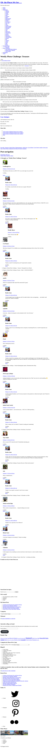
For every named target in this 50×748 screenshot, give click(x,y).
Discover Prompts (13, 638)
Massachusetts (8, 18)
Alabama (7, 10)
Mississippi (7, 19)
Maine (6, 17)
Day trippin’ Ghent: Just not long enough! (11, 608)
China (8, 638)
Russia (6, 44)
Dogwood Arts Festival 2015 (21, 638)
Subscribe (4, 631)
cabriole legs (24, 147)
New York (7, 22)
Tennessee (7, 28)
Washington (7, 31)
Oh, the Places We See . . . (11, 2)
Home (4, 7)
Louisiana (7, 16)
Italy (6, 39)
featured (29, 638)
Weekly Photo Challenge (10, 50)
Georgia (6, 14)
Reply (4, 175)
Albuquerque (2, 638)
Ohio (6, 24)
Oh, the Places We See (6, 60)
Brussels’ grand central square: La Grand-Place (12, 606)
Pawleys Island (17, 639)
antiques (20, 147)
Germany (7, 40)
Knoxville (7, 47)
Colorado (7, 12)
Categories (2, 613)
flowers (36, 638)
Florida (6, 13)
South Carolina (8, 26)
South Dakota (8, 27)
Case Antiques (30, 147)
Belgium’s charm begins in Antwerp (10, 683)
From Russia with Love (5, 154)
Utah (6, 30)
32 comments (23, 148)
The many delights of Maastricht (9, 684)
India (6, 43)
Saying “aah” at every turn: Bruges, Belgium (11, 609)
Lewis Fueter (36, 147)
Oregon (6, 25)
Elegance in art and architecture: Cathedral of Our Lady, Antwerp (15, 680)
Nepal (6, 42)
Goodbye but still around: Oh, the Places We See (12, 604)
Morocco (7, 34)
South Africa (7, 36)
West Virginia (8, 32)
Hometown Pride (6, 45)
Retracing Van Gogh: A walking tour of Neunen (12, 685)
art (4, 638)
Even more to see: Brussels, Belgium (10, 605)
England (7, 38)
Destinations (5, 9)
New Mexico (7, 21)
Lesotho (6, 33)
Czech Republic (8, 37)
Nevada (6, 20)
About (4, 8)
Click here (27, 65)
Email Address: (3, 628)
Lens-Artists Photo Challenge (11, 49)
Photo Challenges (6, 48)
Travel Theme (8, 51)
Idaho (6, 15)
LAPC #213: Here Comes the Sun (9, 682)
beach (6, 638)
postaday (41, 147)
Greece (6, 41)
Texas (6, 29)
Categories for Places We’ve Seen (6, 644)
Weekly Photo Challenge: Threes (6, 155)
